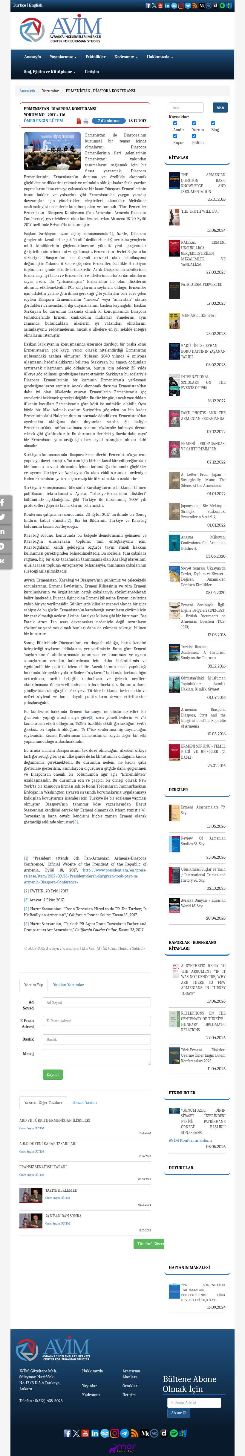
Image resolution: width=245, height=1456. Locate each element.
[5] (75, 822)
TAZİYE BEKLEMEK (61, 1190)
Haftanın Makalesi (189, 1267)
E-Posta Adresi (27, 1023)
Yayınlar (89, 1386)
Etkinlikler (95, 56)
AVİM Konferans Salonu (190, 1140)
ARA (220, 107)
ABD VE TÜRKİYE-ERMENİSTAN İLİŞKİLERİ (54, 1120)
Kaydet (53, 1074)
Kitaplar (178, 157)
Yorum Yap (33, 984)
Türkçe (19, 5)
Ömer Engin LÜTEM (43, 120)
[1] (110, 233)
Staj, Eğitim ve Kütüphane (48, 71)
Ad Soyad (28, 1005)
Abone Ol (178, 1412)
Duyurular (181, 1167)
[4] (143, 810)
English (35, 5)
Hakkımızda (158, 56)
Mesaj (28, 1053)
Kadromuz (124, 56)
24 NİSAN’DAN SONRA (63, 1216)
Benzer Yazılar (84, 1102)
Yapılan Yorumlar (68, 984)
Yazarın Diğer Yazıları (43, 1102)
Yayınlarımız (62, 56)
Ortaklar (129, 1386)
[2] (68, 520)
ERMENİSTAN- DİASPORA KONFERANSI (100, 90)
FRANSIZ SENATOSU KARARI (43, 1167)
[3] (91, 717)
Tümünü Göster (151, 1243)
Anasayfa (32, 56)
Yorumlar (50, 90)
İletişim (92, 71)
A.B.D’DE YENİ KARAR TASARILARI (47, 1144)
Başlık (28, 1039)
